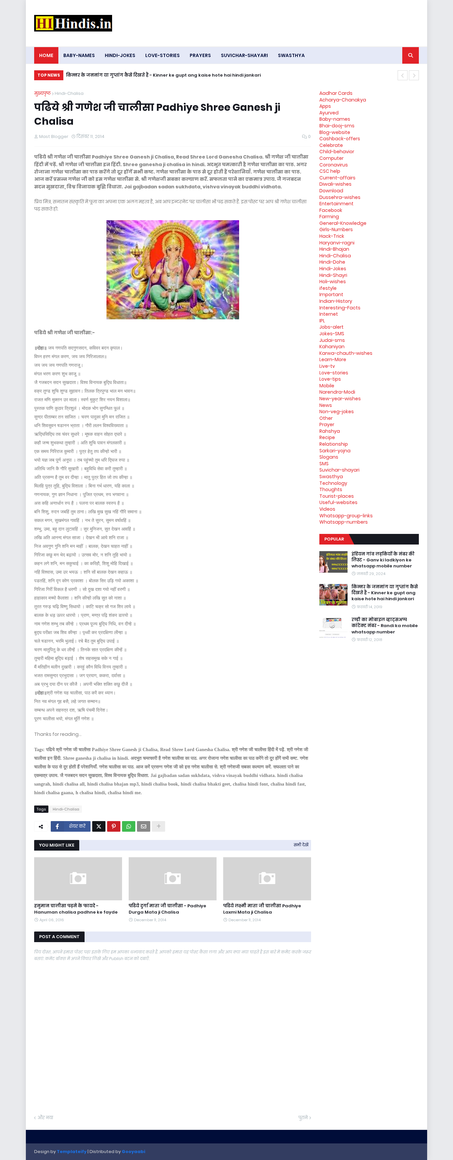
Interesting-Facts (339, 307)
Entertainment (336, 203)
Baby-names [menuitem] (79, 55)
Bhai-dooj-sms (337, 125)
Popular (334, 539)
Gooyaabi (133, 1151)
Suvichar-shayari (339, 470)
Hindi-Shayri (333, 275)
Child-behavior (336, 151)
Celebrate (331, 145)
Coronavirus (333, 164)
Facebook (330, 210)
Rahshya (329, 431)
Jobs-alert (331, 327)
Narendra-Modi (337, 392)
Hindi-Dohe (332, 262)
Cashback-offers (339, 138)
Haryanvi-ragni (337, 242)
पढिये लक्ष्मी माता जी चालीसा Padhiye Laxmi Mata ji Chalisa (262, 909)
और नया (45, 1118)
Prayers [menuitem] (200, 55)
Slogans (328, 457)
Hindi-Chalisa (69, 93)
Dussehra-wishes (339, 197)
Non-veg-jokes (336, 411)
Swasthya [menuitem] (291, 55)
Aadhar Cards (336, 93)
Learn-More (332, 359)
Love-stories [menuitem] (162, 55)
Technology (333, 483)
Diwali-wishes (335, 184)
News (325, 405)
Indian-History (335, 301)
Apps (325, 106)
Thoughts (330, 489)
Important (331, 294)
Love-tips (330, 379)
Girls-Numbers (336, 229)
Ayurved (329, 112)
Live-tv (327, 366)
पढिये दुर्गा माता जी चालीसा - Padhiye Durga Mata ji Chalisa (167, 909)
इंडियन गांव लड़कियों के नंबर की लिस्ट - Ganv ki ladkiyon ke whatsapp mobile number (383, 560)
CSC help (329, 171)
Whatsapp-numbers (343, 522)
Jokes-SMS (331, 333)
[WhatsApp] (128, 826)
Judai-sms (332, 340)
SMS (324, 463)
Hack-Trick (331, 236)
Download (331, 190)
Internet (328, 314)
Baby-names (334, 119)
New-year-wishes (340, 398)
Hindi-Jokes (332, 268)
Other (326, 418)
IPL (322, 320)
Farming (329, 216)
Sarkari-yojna (335, 450)
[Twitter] (98, 826)
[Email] (143, 826)
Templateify (72, 1151)
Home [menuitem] (46, 55)
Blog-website (334, 132)
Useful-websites (338, 502)
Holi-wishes (332, 281)
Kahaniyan (332, 346)
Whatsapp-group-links (346, 515)
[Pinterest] (113, 826)
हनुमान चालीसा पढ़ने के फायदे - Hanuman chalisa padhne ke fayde (76, 909)
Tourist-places (336, 496)
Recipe (327, 437)
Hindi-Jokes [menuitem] (120, 55)
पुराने (303, 1118)
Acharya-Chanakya (342, 100)
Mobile (326, 385)
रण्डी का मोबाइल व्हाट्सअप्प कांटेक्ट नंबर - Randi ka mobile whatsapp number (385, 626)
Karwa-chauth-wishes (345, 353)
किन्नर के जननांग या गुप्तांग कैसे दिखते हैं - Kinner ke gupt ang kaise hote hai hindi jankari (163, 75)
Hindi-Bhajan (334, 249)
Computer (331, 158)
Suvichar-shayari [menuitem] (244, 55)
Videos (327, 509)
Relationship (333, 444)
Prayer (326, 424)
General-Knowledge (342, 223)
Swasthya (331, 476)
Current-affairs (337, 177)
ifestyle (328, 288)
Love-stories (333, 372)
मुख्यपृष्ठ (42, 93)
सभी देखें (301, 845)
